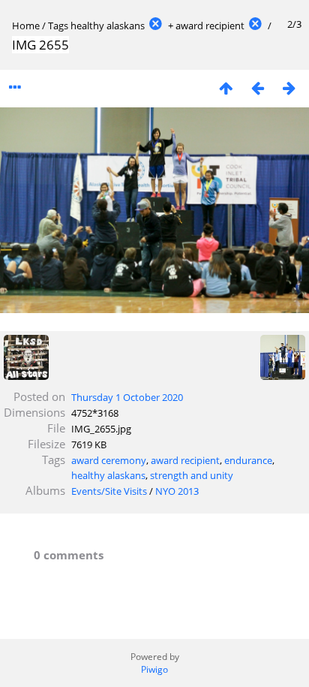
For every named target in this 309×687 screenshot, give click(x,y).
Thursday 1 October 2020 (127, 397)
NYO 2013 (177, 491)
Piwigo (154, 669)
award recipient (210, 25)
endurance (248, 460)
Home (26, 25)
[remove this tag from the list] (155, 25)
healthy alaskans (107, 25)
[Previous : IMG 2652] (257, 87)
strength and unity (191, 475)
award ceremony (108, 460)
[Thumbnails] (226, 87)
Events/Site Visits (109, 491)
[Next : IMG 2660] (288, 87)
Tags (58, 25)
